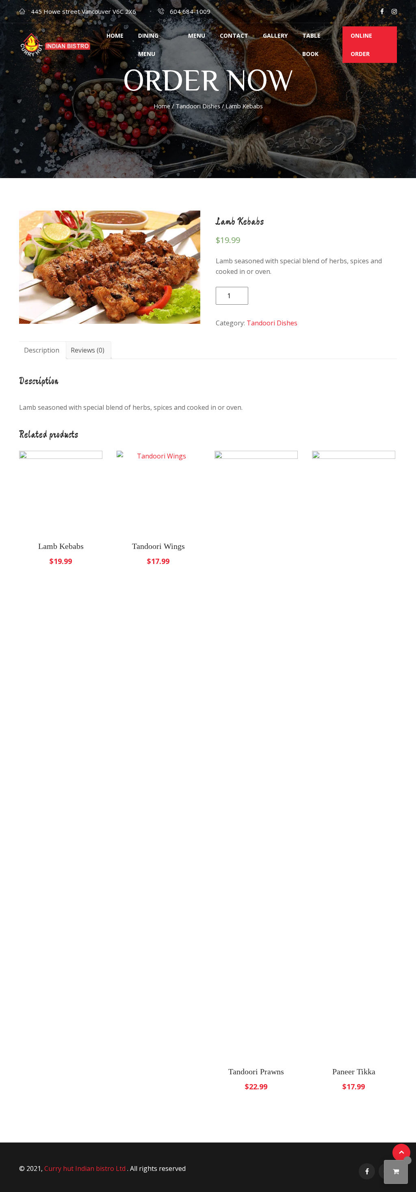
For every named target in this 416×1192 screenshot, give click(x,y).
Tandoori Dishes (198, 106)
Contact (234, 35)
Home (115, 35)
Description (41, 350)
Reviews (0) (87, 350)
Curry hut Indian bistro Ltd (85, 1168)
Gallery (275, 35)
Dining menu (148, 45)
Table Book (311, 45)
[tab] (41, 350)
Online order (361, 45)
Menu (196, 35)
